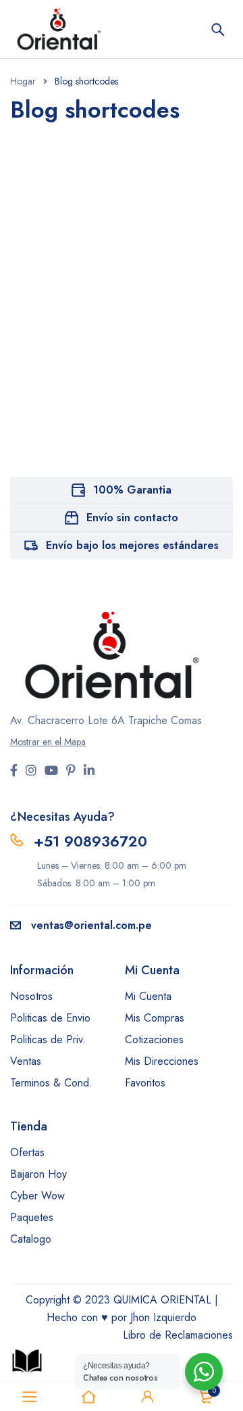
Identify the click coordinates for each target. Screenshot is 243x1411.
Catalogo (30, 1239)
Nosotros (31, 996)
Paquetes (31, 1217)
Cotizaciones (154, 1039)
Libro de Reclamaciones (178, 1335)
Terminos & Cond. (51, 1083)
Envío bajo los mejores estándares (132, 545)
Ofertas (27, 1152)
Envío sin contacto (132, 517)
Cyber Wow (37, 1195)
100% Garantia (132, 490)
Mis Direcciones (161, 1061)
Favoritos (145, 1083)
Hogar (23, 81)
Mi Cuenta (148, 996)
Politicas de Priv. (48, 1039)
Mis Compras (154, 1018)
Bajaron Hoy (38, 1174)
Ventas (25, 1061)
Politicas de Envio (50, 1018)
